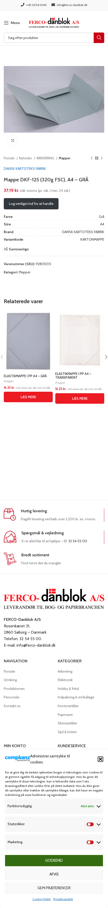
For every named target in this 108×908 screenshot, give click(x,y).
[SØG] (99, 38)
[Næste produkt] (101, 158)
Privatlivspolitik (63, 899)
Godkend (54, 860)
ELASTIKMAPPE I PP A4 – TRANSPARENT (73, 375)
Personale (11, 697)
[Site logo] (54, 22)
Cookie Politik (41, 899)
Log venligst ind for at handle (31, 203)
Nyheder (26, 158)
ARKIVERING (45, 158)
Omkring (10, 680)
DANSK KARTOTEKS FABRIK (25, 168)
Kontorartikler (68, 706)
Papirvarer (65, 714)
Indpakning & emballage (76, 697)
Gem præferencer (54, 888)
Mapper (65, 158)
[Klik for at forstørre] (13, 141)
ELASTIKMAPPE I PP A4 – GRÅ (25, 376)
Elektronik (65, 680)
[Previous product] (91, 158)
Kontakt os (12, 706)
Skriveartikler (67, 723)
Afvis (54, 874)
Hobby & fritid (68, 688)
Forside (9, 158)
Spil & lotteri (67, 732)
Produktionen (14, 688)
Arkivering (65, 671)
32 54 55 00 (77, 541)
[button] (100, 759)
